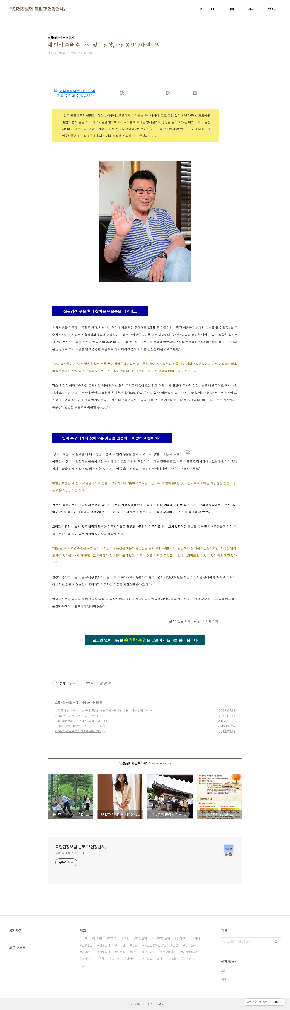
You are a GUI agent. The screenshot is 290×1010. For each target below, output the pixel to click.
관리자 (160, 1004)
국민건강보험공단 (155, 945)
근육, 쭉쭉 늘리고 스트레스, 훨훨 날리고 (79, 720)
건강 (134, 945)
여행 (126, 938)
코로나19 (149, 952)
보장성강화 (169, 952)
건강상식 (146, 959)
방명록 (272, 9)
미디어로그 (232, 9)
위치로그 (253, 9)
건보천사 (190, 945)
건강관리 (104, 945)
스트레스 (189, 959)
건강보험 (141, 938)
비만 (84, 938)
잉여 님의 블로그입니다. (70, 853)
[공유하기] (69, 683)
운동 (102, 959)
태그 (214, 9)
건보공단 (104, 952)
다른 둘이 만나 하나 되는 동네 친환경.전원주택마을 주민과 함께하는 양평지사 (101, 710)
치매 (197, 938)
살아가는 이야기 (71, 702)
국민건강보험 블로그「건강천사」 (37, 9)
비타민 (121, 945)
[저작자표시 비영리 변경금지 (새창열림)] (105, 684)
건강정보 (87, 959)
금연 (175, 945)
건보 (161, 959)
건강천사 (182, 938)
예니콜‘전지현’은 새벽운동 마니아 (75, 715)
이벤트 (130, 959)
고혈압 (113, 938)
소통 (57, 702)
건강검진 (87, 945)
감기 (134, 952)
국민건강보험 (162, 938)
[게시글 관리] (75, 683)
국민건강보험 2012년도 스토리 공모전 (78, 726)
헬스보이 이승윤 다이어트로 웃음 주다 (78, 731)
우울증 (121, 952)
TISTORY (146, 1004)
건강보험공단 (191, 952)
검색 (276, 942)
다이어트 (87, 952)
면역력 (98, 938)
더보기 (83, 966)
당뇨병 (115, 959)
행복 (174, 959)
